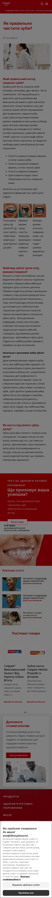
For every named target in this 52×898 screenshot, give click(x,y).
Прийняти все (26, 893)
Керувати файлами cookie (26, 885)
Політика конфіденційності (16, 878)
